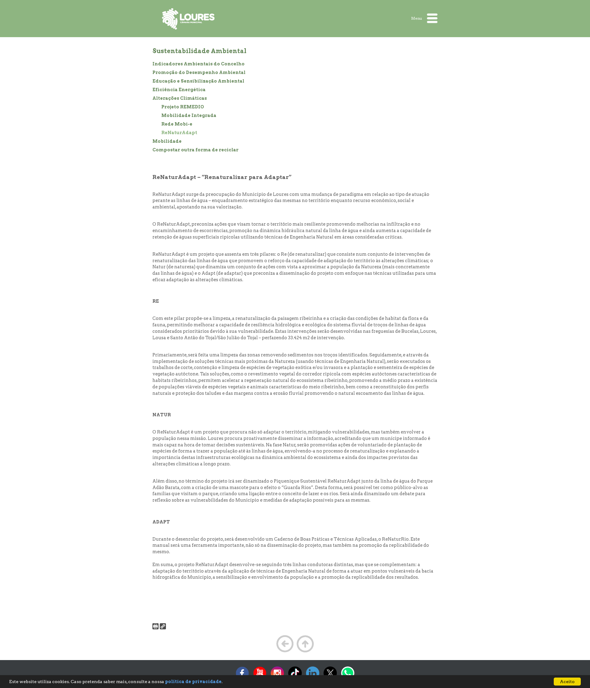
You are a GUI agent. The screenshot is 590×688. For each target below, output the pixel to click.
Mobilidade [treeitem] (167, 141)
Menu (417, 18)
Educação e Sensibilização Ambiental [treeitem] (198, 81)
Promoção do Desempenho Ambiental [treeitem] (199, 72)
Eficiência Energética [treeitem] (179, 89)
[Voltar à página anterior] (284, 652)
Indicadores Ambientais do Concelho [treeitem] (198, 64)
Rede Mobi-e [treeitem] (176, 124)
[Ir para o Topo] (305, 652)
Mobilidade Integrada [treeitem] (188, 115)
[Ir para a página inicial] (188, 18)
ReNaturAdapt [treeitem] (179, 132)
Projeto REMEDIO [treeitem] (182, 107)
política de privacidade (193, 681)
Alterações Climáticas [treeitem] (179, 98)
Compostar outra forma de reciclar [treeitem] (195, 150)
